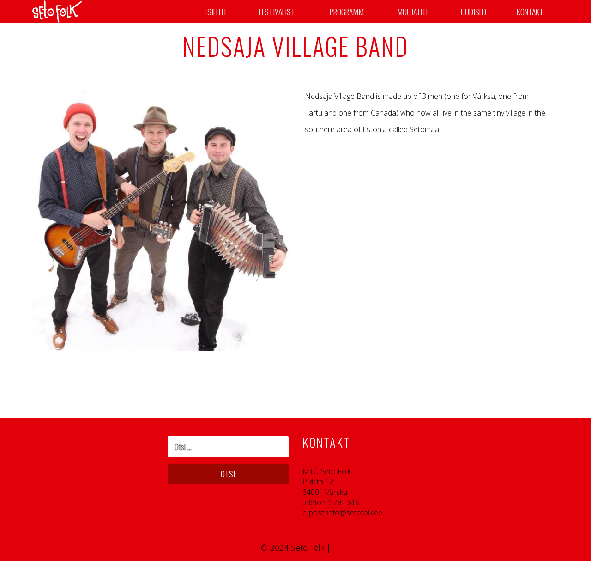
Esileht (216, 12)
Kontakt (530, 12)
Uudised (473, 12)
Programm (347, 12)
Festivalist (277, 12)
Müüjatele (413, 12)
